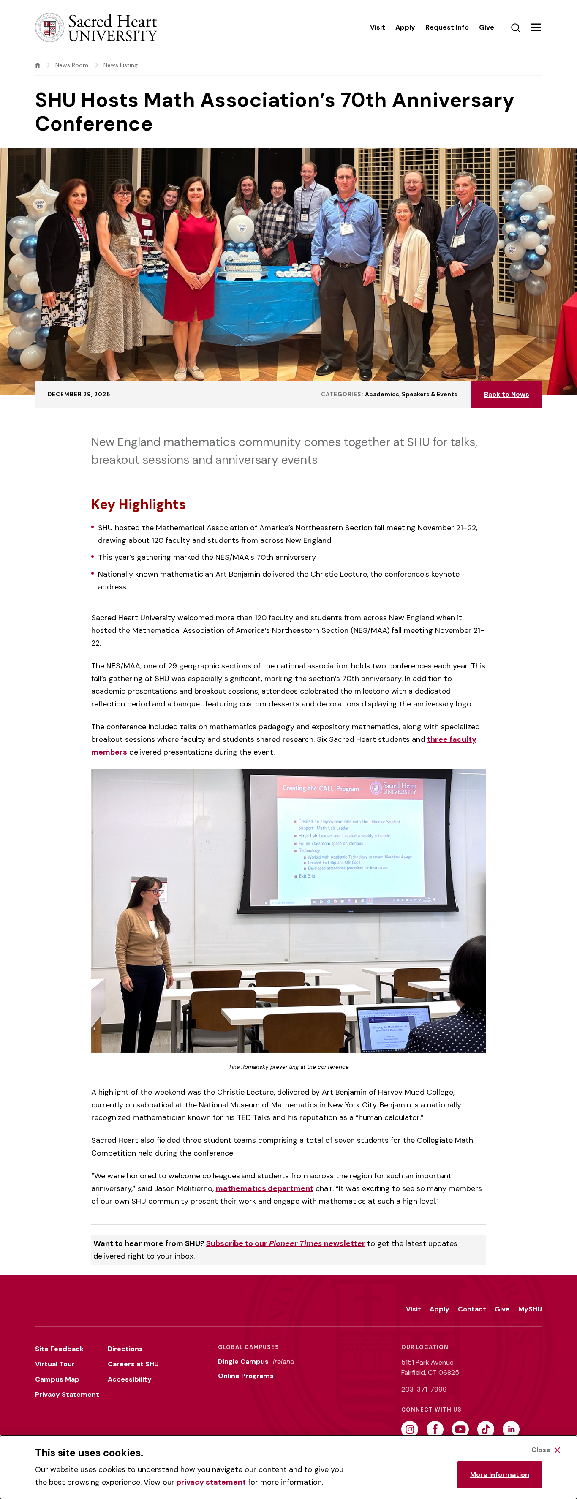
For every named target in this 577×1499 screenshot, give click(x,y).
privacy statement (211, 1482)
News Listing (120, 65)
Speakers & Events (429, 394)
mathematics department (264, 1188)
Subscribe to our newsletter (285, 1243)
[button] (535, 27)
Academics (382, 394)
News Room (71, 65)
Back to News (506, 394)
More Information (499, 1474)
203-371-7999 (424, 1389)
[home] (37, 65)
